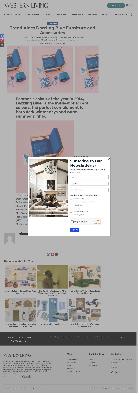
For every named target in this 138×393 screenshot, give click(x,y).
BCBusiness (77, 205)
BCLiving (76, 208)
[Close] (109, 159)
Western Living (78, 199)
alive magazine (78, 215)
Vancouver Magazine (80, 211)
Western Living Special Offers (83, 202)
